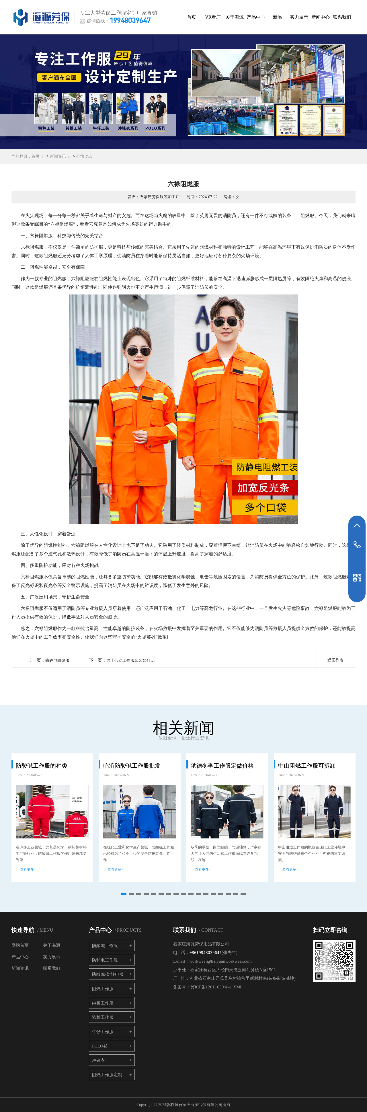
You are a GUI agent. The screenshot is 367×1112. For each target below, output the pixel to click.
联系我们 (342, 17)
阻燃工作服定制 (107, 1074)
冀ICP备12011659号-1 (211, 987)
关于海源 (234, 17)
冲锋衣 (98, 1060)
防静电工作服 (105, 960)
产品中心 (256, 17)
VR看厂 (213, 17)
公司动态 (84, 156)
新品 (277, 17)
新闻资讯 (58, 156)
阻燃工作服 (103, 988)
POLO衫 (100, 1046)
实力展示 (299, 17)
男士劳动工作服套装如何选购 (132, 660)
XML (238, 987)
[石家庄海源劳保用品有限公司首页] (42, 17)
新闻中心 (320, 17)
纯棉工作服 (103, 1003)
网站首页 (20, 945)
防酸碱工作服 (105, 945)
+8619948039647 (206, 952)
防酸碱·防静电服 (108, 974)
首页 (191, 17)
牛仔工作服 (103, 1031)
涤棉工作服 (103, 1017)
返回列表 (335, 660)
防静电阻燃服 (57, 660)
